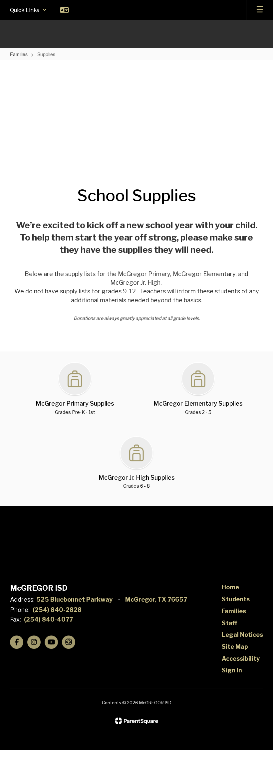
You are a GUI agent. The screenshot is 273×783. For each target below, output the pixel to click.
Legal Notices (242, 634)
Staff (229, 623)
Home (230, 587)
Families (19, 54)
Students (236, 599)
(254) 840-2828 (57, 609)
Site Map (235, 646)
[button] (28, 10)
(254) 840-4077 (48, 619)
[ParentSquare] (137, 721)
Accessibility (241, 658)
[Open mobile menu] (259, 10)
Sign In (232, 670)
